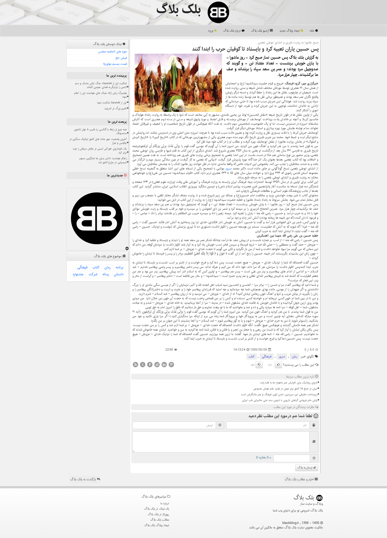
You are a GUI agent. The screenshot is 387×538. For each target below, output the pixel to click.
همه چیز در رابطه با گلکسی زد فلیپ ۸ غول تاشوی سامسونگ (100, 131)
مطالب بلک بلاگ (159, 519)
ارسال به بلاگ (305, 467)
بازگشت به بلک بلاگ (83, 479)
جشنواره (78, 274)
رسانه (105, 274)
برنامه (119, 267)
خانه (312, 30)
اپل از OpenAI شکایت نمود (112, 102)
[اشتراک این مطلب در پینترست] (171, 364)
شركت (93, 274)
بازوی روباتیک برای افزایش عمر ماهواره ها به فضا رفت (288, 382)
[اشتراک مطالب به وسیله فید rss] (135, 364)
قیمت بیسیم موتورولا (115, 63)
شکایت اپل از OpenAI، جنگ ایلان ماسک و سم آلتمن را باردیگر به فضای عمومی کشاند (101, 85)
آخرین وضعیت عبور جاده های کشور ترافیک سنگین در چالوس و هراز (98, 141)
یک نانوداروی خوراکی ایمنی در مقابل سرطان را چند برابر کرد (100, 151)
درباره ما (164, 503)
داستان (118, 274)
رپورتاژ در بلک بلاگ (158, 514)
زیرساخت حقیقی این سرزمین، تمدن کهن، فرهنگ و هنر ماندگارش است (279, 394)
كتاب (252, 356)
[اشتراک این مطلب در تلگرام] (157, 364)
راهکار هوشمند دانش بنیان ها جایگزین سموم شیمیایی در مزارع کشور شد (103, 160)
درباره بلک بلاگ (232, 30)
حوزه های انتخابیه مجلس (112, 51)
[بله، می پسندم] (278, 364)
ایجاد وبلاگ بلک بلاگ (156, 525)
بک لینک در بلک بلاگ (156, 508)
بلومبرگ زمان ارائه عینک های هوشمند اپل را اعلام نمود (100, 95)
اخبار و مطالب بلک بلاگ (300, 479)
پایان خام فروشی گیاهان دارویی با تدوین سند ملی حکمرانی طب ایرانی (279, 400)
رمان (294, 356)
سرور (228, 168)
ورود (211, 30)
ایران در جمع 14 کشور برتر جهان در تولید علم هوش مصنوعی (285, 388)
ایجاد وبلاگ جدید (290, 30)
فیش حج (121, 57)
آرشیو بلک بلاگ (260, 30)
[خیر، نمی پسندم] (259, 364)
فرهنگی (266, 356)
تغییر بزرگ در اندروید (115, 108)
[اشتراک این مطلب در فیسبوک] (150, 364)
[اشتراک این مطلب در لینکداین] (164, 364)
